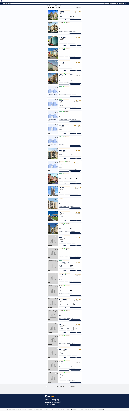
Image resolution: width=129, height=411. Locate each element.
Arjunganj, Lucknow (62, 12)
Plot (59, 28)
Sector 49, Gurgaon (62, 63)
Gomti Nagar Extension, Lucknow (63, 151)
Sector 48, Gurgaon (62, 38)
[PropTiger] (4, 1)
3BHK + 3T (71, 153)
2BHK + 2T (60, 153)
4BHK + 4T (77, 178)
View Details (64, 19)
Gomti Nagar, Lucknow (62, 188)
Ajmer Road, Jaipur (62, 213)
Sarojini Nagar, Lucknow (62, 89)
